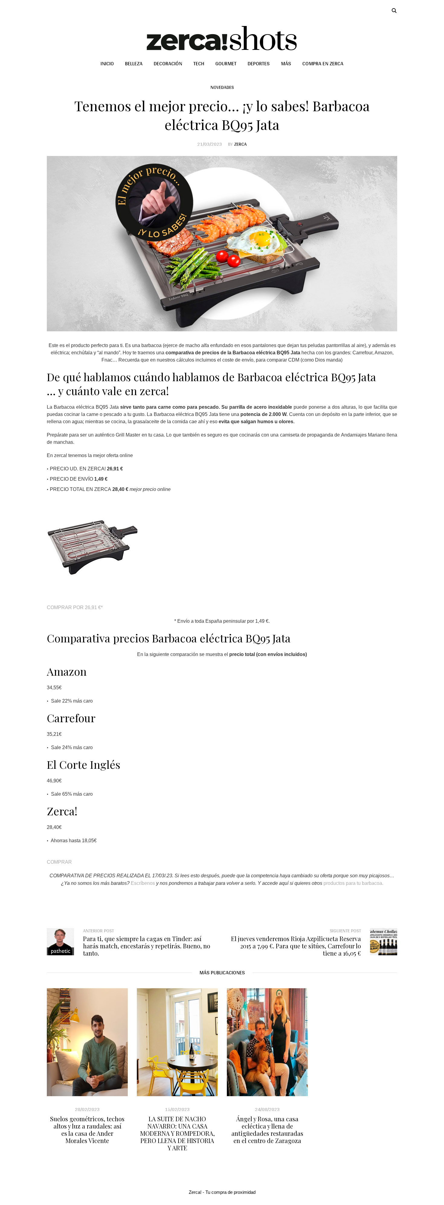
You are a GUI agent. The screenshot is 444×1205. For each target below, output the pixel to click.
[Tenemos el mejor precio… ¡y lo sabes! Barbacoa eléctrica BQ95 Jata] (222, 243)
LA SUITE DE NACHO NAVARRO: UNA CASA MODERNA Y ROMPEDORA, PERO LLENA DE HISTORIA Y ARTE (177, 1133)
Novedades (222, 87)
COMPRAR (59, 862)
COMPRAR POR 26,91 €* (75, 607)
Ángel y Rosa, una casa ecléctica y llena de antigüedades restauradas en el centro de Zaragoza (267, 1130)
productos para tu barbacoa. (353, 883)
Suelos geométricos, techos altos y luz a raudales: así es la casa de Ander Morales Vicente (87, 1130)
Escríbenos (142, 883)
